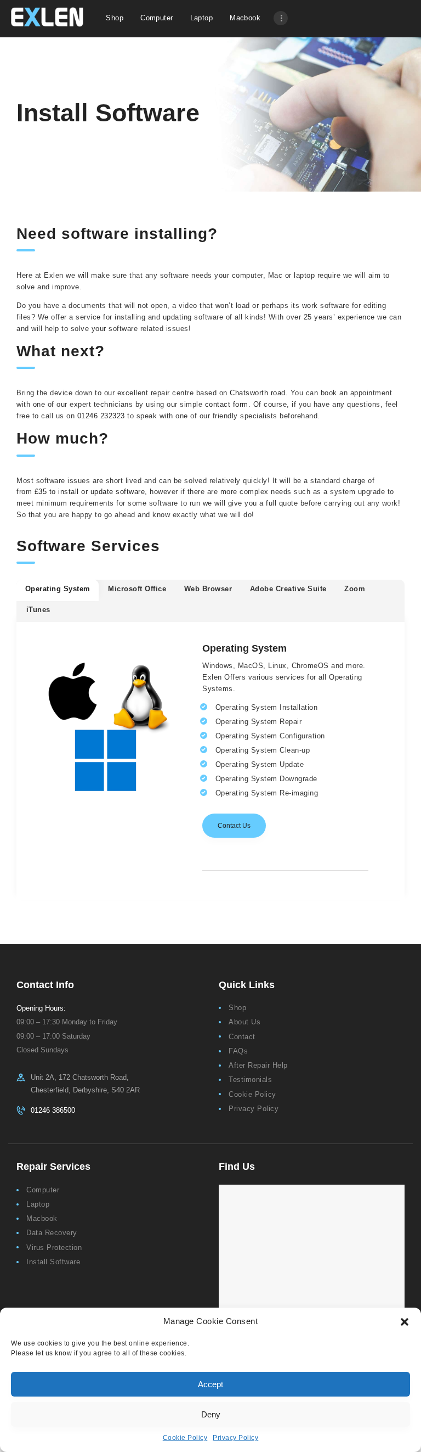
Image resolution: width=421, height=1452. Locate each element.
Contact (242, 1037)
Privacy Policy (235, 1438)
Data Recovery (51, 1233)
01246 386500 (53, 1110)
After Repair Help (258, 1065)
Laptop (37, 1204)
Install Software (53, 1262)
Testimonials (250, 1079)
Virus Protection (54, 1247)
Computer (42, 1190)
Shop (237, 1007)
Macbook (42, 1218)
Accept (210, 1384)
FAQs (238, 1051)
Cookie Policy (185, 1438)
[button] (404, 1321)
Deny (210, 1414)
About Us (244, 1022)
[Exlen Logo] (47, 17)
